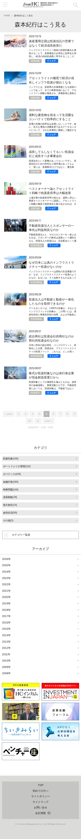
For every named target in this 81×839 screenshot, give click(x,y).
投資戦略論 (36, 245)
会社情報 (40, 813)
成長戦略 (35, 61)
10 (29, 420)
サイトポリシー (40, 796)
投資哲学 (35, 392)
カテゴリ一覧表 (21, 534)
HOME (7, 15)
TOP (40, 785)
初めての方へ (40, 790)
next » (48, 420)
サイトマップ (40, 801)
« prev (8, 413)
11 (38, 420)
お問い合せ (40, 807)
